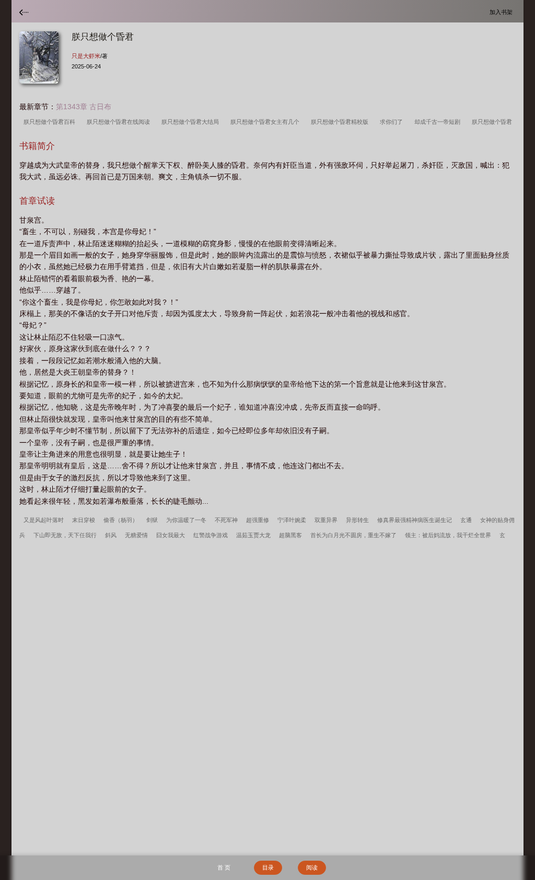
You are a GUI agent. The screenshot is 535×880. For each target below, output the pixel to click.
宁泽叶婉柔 (291, 520)
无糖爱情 (136, 535)
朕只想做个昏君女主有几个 (266, 122)
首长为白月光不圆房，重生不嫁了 (353, 535)
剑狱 (152, 520)
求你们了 (393, 122)
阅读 (312, 867)
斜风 (111, 535)
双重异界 (326, 520)
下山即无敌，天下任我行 (65, 535)
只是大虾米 (86, 56)
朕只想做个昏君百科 (51, 122)
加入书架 (503, 12)
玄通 (466, 520)
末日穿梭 (83, 520)
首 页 (223, 867)
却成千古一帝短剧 (438, 122)
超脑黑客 (290, 535)
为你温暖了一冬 (186, 520)
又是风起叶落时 (44, 520)
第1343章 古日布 (83, 106)
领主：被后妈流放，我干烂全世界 (448, 535)
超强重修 (257, 520)
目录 (268, 867)
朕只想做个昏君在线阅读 (120, 122)
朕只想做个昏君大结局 (191, 122)
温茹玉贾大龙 (253, 535)
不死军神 (226, 520)
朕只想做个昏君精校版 (341, 122)
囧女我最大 (170, 535)
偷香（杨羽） (120, 520)
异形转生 (357, 520)
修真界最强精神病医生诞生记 (414, 520)
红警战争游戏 (210, 535)
